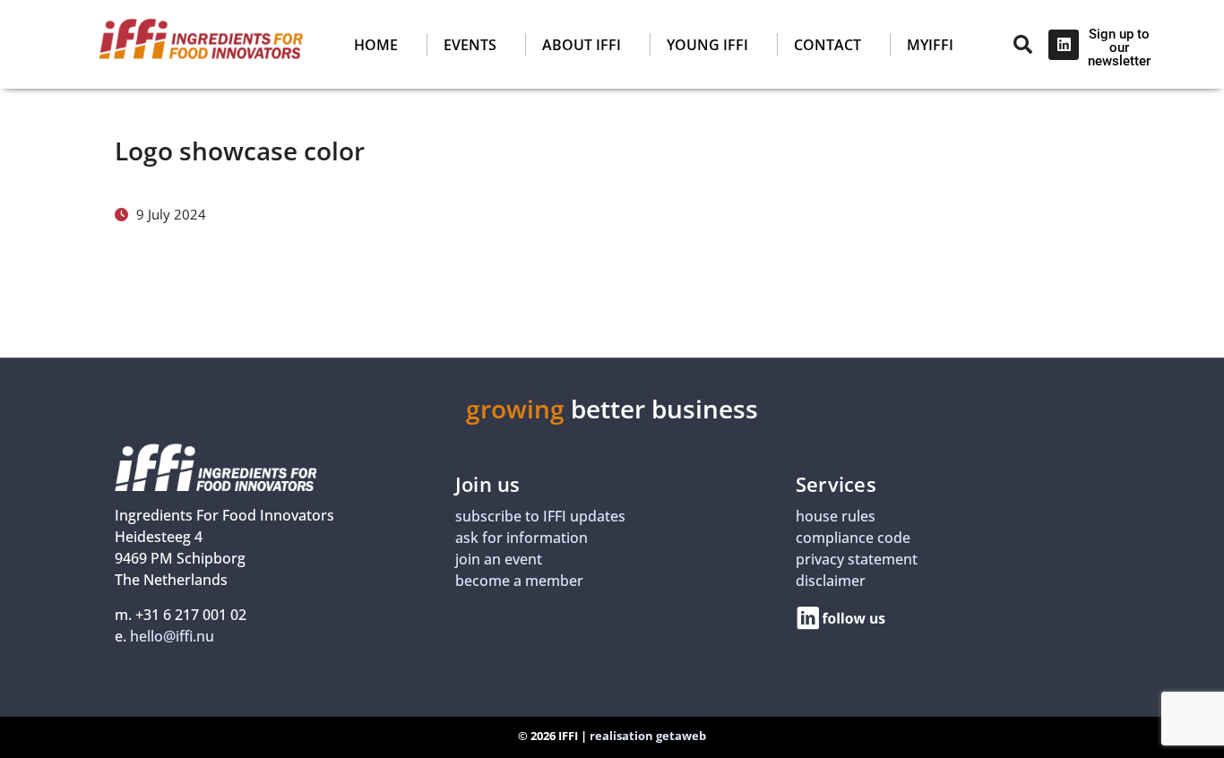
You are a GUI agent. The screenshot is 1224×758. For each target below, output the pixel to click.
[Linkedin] (1063, 45)
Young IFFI (707, 45)
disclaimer (831, 580)
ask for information (521, 537)
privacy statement (857, 559)
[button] (592, 44)
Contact (827, 45)
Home (376, 45)
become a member (519, 580)
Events (470, 45)
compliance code (853, 537)
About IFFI (581, 45)
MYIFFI (930, 45)
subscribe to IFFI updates (540, 516)
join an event (498, 559)
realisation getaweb (648, 736)
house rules (835, 516)
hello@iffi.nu (172, 636)
